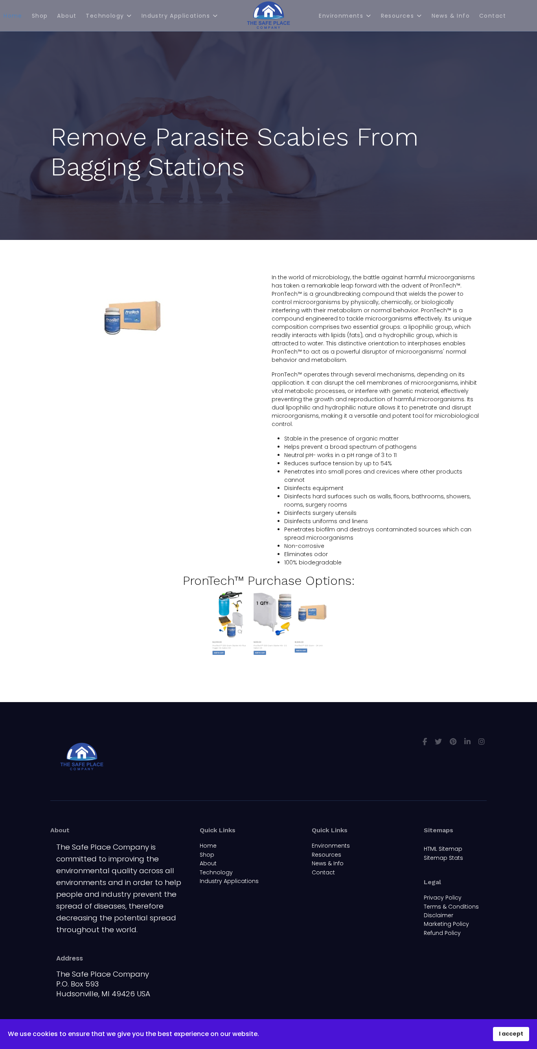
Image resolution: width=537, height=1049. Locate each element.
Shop (40, 16)
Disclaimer (438, 915)
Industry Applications (176, 16)
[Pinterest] (453, 742)
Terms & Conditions (451, 907)
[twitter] (438, 742)
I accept (511, 1034)
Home (208, 846)
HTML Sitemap (443, 849)
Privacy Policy (443, 898)
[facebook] (425, 742)
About (66, 16)
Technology (105, 16)
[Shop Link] (268, 623)
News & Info (451, 16)
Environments (341, 16)
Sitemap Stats (443, 858)
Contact (492, 16)
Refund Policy (442, 933)
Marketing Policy (446, 924)
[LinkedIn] (467, 742)
